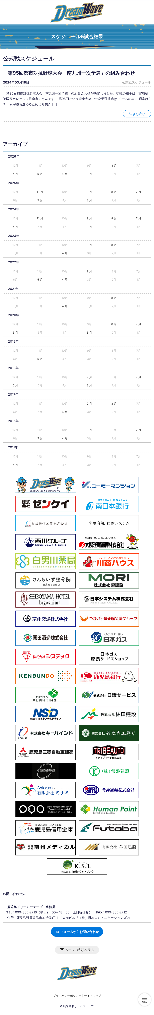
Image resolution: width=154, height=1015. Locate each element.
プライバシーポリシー (67, 995)
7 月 (138, 191)
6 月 (15, 173)
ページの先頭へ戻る (79, 950)
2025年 (13, 183)
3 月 (89, 173)
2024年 (13, 209)
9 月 (89, 191)
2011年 (13, 447)
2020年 (13, 315)
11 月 (40, 191)
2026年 (13, 156)
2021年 (13, 289)
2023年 (13, 236)
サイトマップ (92, 995)
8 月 (114, 165)
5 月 (40, 173)
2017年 (13, 394)
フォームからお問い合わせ (79, 932)
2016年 (13, 421)
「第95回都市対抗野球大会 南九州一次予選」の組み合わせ (69, 73)
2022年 (13, 262)
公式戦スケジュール (136, 82)
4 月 (64, 173)
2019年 (13, 341)
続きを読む (137, 114)
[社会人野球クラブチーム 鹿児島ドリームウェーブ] (77, 12)
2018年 (13, 368)
